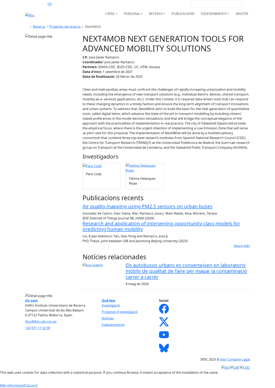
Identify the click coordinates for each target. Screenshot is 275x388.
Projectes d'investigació (120, 312)
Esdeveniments (113, 325)
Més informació (12, 385)
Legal (246, 359)
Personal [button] (132, 13)
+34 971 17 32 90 (37, 328)
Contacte (234, 359)
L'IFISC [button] (110, 13)
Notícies (108, 318)
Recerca (39, 26)
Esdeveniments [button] (214, 13)
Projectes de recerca (65, 26)
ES (41, 4)
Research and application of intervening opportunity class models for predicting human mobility (161, 226)
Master (242, 13)
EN (34, 4)
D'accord (30, 385)
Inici (223, 359)
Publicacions (183, 13)
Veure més (242, 246)
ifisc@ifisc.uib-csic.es (41, 321)
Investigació (111, 305)
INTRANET (180, 4)
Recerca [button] (156, 13)
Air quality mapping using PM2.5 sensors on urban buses (148, 206)
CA (50, 4)
